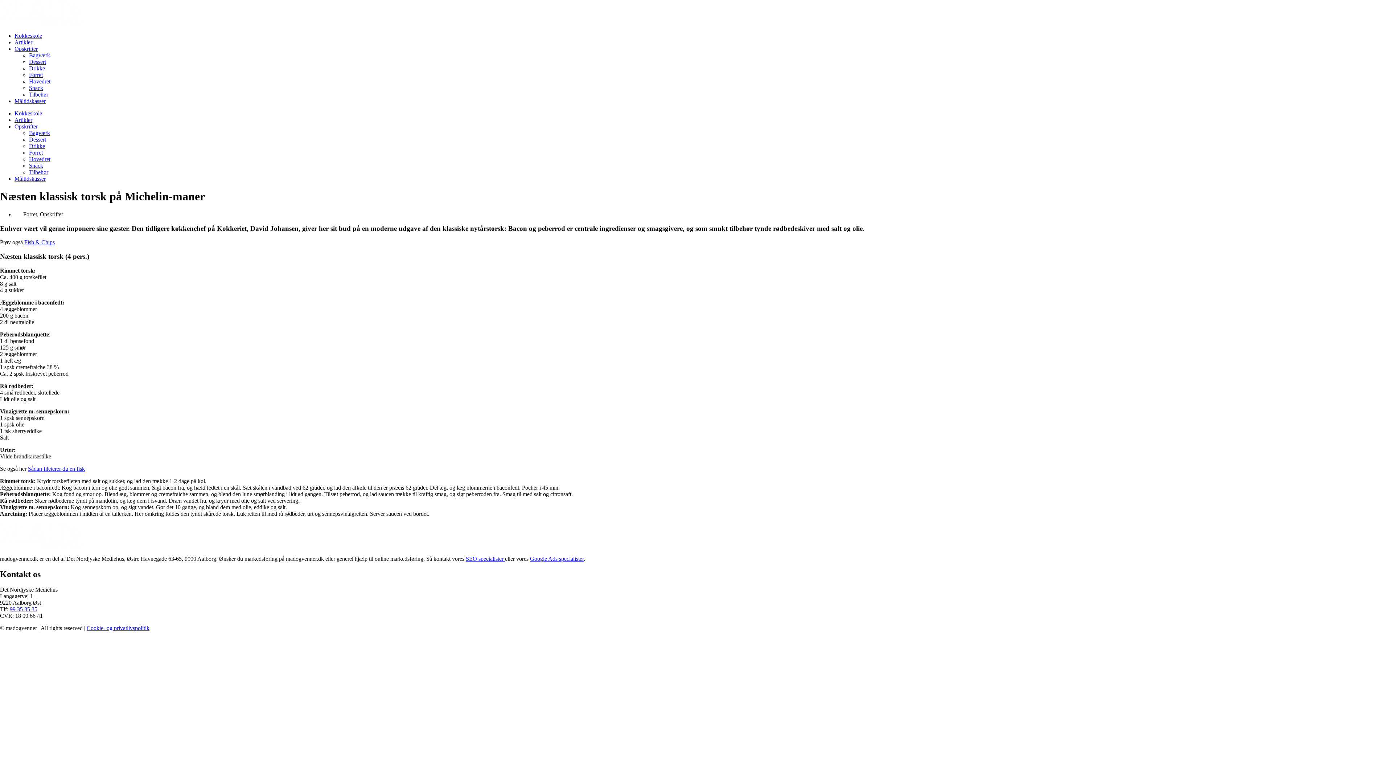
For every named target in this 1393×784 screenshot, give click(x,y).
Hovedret (39, 81)
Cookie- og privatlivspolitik (118, 628)
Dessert (37, 62)
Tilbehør (38, 94)
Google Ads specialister (557, 559)
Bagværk (39, 55)
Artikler (23, 42)
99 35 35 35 (23, 609)
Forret (36, 75)
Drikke (37, 68)
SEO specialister (485, 559)
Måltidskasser (30, 101)
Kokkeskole (28, 36)
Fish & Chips (39, 242)
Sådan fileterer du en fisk (56, 469)
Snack (36, 88)
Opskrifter (26, 49)
